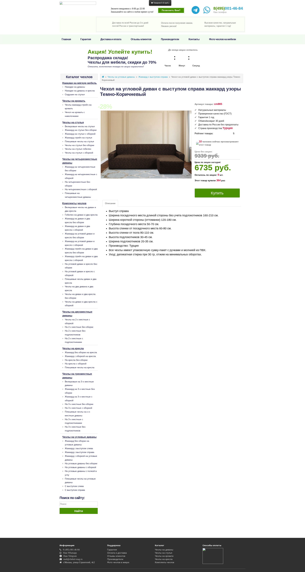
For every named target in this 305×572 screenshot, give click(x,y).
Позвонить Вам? (171, 10)
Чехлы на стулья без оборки (79, 145)
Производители (170, 39)
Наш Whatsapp (70, 553)
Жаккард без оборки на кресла (81, 352)
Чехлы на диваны (164, 549)
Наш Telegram (70, 556)
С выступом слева (74, 486)
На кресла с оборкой (75, 363)
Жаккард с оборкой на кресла (80, 356)
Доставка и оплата (110, 39)
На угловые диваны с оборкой (80, 467)
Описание (110, 203)
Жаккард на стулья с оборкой (80, 134)
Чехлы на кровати (164, 556)
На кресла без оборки (76, 360)
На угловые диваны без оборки (81, 463)
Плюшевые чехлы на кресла (79, 367)
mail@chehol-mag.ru (72, 559)
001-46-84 (228, 8)
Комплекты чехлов (74, 203)
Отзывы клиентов (141, 39)
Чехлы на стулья (73, 122)
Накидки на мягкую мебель (79, 83)
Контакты (194, 39)
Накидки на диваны (75, 87)
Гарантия (85, 39)
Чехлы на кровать (73, 101)
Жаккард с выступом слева (79, 448)
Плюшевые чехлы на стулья (79, 141)
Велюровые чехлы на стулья (80, 126)
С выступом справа (75, 490)
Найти (78, 511)
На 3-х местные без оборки (79, 404)
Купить (217, 193)
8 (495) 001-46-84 (71, 550)
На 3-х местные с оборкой (78, 408)
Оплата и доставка (117, 553)
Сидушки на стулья (75, 94)
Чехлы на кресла (73, 348)
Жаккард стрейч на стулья (78, 137)
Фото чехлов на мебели (222, 39)
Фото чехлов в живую (118, 562)
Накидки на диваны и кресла (80, 90)
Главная (66, 39)
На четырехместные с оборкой (81, 189)
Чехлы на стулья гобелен (78, 149)
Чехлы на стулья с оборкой (79, 152)
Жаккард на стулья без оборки (81, 130)
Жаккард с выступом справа (79, 452)
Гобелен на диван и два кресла (81, 214)
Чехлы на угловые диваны (79, 437)
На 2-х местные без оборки (79, 327)
